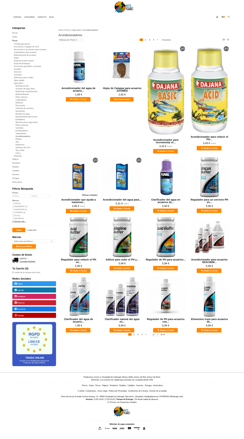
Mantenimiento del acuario (26, 117)
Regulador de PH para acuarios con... (166, 320)
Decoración (20, 105)
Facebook (21, 309)
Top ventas (20, 150)
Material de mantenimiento (26, 91)
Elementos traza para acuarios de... (209, 320)
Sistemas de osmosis (25, 108)
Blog (51, 17)
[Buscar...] (228, 17)
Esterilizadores (22, 131)
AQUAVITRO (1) (21, 209)
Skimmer (17, 72)
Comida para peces (22, 44)
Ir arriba (81, 391)
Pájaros (15, 159)
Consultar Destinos (27, 261)
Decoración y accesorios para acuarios (30, 49)
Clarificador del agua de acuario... (78, 320)
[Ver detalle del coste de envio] (15, 260)
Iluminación (20, 111)
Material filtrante (22, 94)
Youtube (20, 315)
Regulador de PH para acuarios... (166, 259)
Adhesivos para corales (23, 77)
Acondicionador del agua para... (122, 199)
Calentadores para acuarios (25, 52)
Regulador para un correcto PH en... (209, 201)
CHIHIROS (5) (20, 212)
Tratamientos (21, 133)
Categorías (29, 17)
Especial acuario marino (24, 61)
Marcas (15, 200)
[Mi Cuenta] (217, 17)
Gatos (14, 37)
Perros (15, 33)
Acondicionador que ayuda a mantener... (78, 201)
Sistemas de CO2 (23, 147)
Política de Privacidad (117, 391)
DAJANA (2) (19, 218)
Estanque (18, 156)
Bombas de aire (22, 86)
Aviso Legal (102, 391)
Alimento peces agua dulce (27, 122)
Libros (18, 153)
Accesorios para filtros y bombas (27, 66)
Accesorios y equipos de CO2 (26, 47)
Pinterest (21, 303)
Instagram (21, 296)
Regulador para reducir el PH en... (78, 261)
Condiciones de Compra (138, 391)
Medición (19, 103)
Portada (17, 17)
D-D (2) (17, 215)
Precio (15, 193)
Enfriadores (20, 119)
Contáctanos (91, 391)
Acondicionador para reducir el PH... (209, 138)
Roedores (16, 163)
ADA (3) (18, 203)
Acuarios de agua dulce (25, 89)
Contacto (42, 17)
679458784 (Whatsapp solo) (171, 396)
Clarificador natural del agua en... (122, 320)
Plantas (19, 139)
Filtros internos (22, 97)
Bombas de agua (23, 114)
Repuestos (20, 145)
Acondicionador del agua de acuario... (78, 89)
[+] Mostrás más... (19, 221)
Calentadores (21, 100)
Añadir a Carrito (79, 99)
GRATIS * (23, 259)
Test (17, 142)
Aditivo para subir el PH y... (122, 259)
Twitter (20, 284)
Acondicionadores (23, 136)
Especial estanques (22, 63)
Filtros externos (22, 125)
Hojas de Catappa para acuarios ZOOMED (122, 89)
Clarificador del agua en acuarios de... (165, 201)
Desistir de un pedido (158, 391)
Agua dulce (18, 83)
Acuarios (17, 69)
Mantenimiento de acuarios (25, 55)
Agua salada (19, 80)
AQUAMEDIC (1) (21, 206)
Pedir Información (122, 99)
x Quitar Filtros (32, 230)
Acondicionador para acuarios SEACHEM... (209, 261)
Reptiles (15, 167)
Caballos (15, 170)
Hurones (15, 174)
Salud (16, 58)
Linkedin (20, 290)
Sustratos (18, 75)
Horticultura (17, 182)
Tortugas (15, 178)
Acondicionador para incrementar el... (165, 141)
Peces (15, 40)
